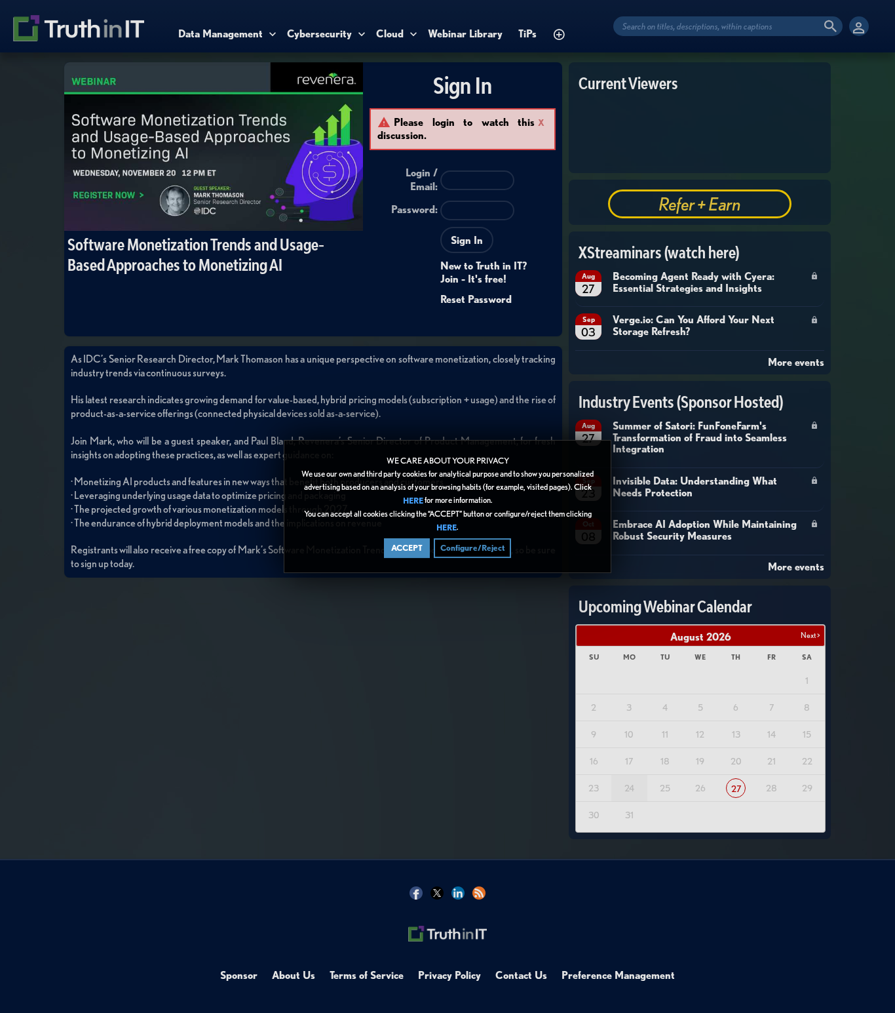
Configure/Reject (472, 548)
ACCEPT (407, 548)
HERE (413, 501)
